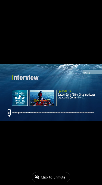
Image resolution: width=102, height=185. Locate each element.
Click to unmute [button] (53, 177)
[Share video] (96, 5)
